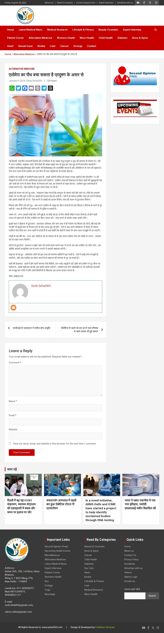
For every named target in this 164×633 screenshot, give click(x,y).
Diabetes (122, 37)
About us (49, 2)
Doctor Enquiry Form (85, 2)
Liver (53, 46)
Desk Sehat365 (34, 80)
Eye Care (89, 568)
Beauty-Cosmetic (108, 29)
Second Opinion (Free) (56, 546)
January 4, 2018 (17, 80)
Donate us (129, 581)
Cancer (64, 46)
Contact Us (130, 555)
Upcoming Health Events (57, 550)
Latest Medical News (30, 29)
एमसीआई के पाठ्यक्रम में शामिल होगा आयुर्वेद (31, 328)
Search (152, 595)
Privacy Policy (131, 559)
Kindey (41, 46)
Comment (15, 362)
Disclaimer (129, 563)
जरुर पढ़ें (12, 469)
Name (13, 401)
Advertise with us (125, 2)
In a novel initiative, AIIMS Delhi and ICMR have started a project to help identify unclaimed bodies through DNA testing (101, 510)
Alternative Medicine (40, 37)
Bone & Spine (140, 37)
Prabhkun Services (105, 627)
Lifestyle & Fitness (83, 29)
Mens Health (87, 37)
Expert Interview (106, 2)
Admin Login (130, 576)
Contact (91, 46)
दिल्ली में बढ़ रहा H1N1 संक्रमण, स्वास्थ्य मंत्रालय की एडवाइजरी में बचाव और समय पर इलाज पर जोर (21, 506)
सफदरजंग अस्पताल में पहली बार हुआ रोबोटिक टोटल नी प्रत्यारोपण (61, 504)
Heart (10, 46)
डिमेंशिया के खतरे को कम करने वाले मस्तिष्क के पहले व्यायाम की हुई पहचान (79, 330)
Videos (128, 572)
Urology (78, 46)
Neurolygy (50, 594)
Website (13, 429)
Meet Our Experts (65, 2)
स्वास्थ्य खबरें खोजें (132, 589)
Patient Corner (15, 37)
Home (10, 29)
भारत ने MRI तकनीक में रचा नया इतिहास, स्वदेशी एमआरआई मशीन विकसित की (140, 504)
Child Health (106, 37)
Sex (47, 581)
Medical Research (57, 29)
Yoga (47, 589)
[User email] (13, 308)
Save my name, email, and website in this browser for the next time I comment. (54, 443)
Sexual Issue (25, 46)
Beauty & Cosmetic (94, 546)
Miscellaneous (52, 555)
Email (12, 415)
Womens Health (66, 37)
